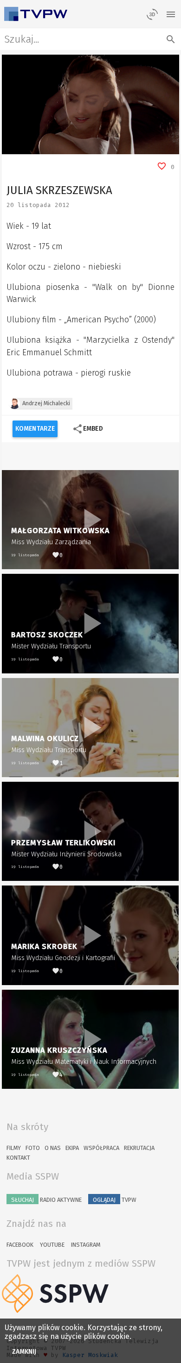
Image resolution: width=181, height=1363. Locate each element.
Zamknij (24, 1352)
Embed (87, 428)
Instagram (85, 1244)
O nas (53, 1147)
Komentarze (35, 429)
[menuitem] (151, 147)
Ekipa (72, 1147)
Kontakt (18, 1157)
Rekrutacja (139, 1147)
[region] (90, 104)
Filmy (13, 1147)
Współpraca (101, 1147)
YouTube (52, 1244)
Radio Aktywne (46, 1199)
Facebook (19, 1244)
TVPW (114, 1199)
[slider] (80, 147)
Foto (33, 1147)
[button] (29, 147)
